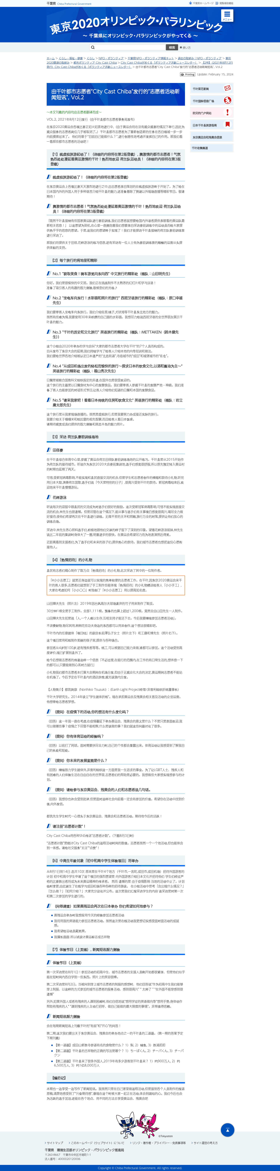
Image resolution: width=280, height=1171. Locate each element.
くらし (91, 58)
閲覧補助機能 (226, 3)
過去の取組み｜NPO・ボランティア (200, 58)
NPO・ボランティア (111, 58)
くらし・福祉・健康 (71, 58)
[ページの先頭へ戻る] (227, 1130)
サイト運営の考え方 (206, 1143)
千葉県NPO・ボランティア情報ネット (151, 58)
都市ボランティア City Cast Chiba (95, 62)
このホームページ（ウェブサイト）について (97, 1143)
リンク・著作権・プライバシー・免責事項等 (159, 1143)
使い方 (187, 47)
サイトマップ (55, 1143)
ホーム (51, 58)
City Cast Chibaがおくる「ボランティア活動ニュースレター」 (159, 62)
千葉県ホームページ (203, 3)
